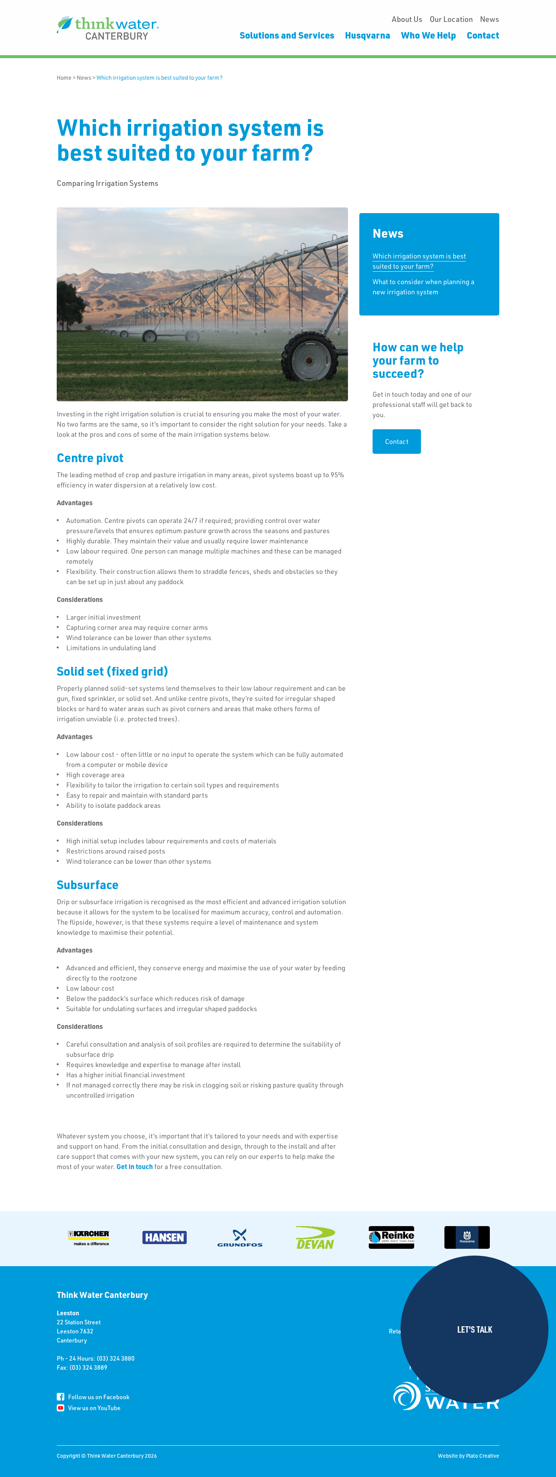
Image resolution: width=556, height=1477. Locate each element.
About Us (407, 19)
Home (64, 77)
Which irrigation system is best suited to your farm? (159, 77)
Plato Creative (482, 1455)
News (489, 19)
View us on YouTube (94, 1408)
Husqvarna (367, 35)
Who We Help (428, 35)
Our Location (451, 19)
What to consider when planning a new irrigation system (423, 286)
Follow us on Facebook (98, 1397)
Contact (483, 35)
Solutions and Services (287, 35)
